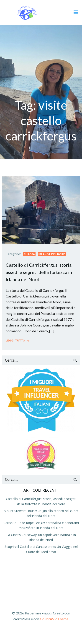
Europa (29, 254)
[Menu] (76, 12)
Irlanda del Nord (51, 254)
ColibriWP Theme (54, 619)
